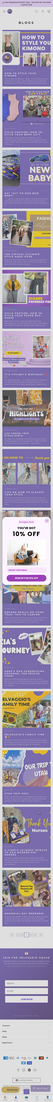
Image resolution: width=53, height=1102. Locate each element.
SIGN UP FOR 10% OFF (26, 578)
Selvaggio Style (26, 522)
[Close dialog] (47, 521)
